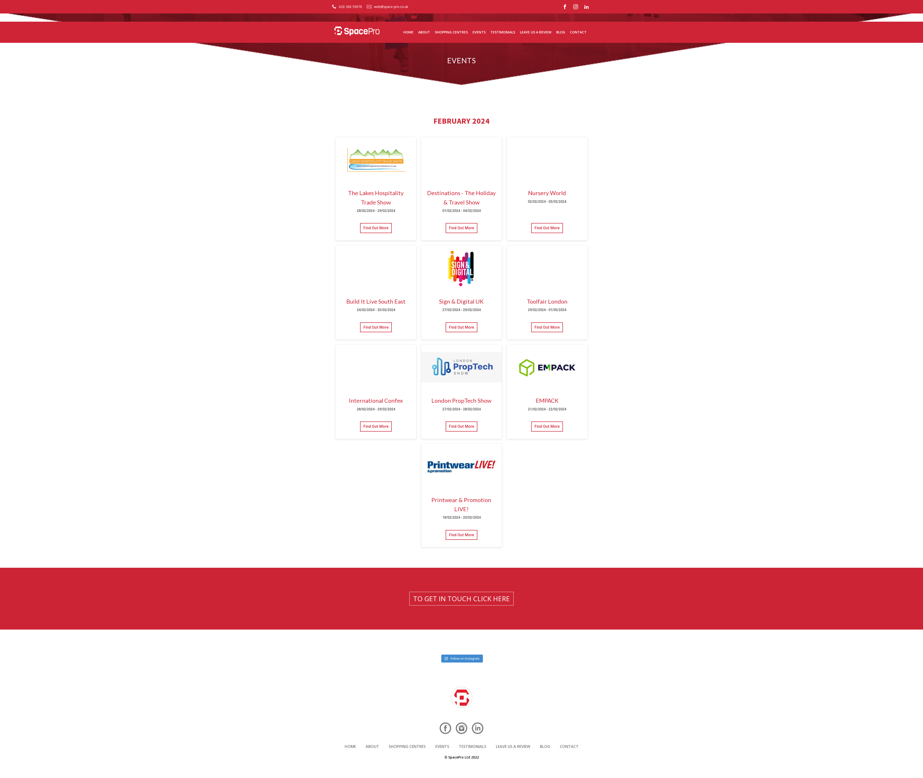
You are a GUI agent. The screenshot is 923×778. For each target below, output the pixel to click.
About (424, 32)
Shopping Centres (451, 32)
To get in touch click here (461, 598)
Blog (560, 32)
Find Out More (375, 228)
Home (408, 32)
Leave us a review (535, 32)
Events (479, 32)
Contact (578, 32)
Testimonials (502, 32)
